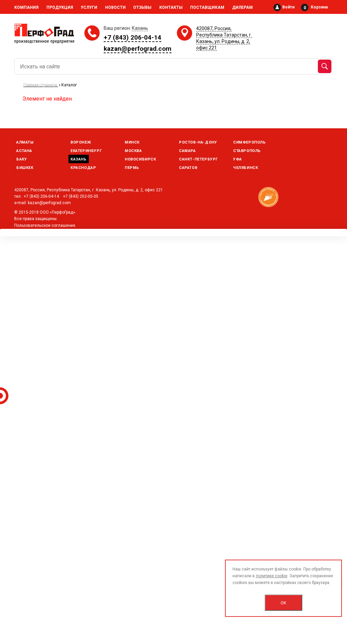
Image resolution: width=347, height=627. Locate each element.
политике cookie (271, 576)
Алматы (25, 142)
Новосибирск (140, 159)
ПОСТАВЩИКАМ (207, 7)
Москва (133, 151)
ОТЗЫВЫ (142, 7)
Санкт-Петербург (198, 159)
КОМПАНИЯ (26, 7)
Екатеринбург (86, 151)
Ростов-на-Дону (198, 142)
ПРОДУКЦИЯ (59, 7)
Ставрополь (247, 151)
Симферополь (249, 142)
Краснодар (83, 168)
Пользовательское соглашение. (45, 225)
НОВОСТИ (115, 7)
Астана (24, 151)
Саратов (188, 168)
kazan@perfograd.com (137, 48)
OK (283, 602)
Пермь (132, 168)
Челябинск (245, 168)
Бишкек (25, 168)
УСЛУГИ (89, 7)
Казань (78, 159)
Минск (132, 142)
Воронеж (80, 142)
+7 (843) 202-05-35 (80, 196)
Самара (187, 151)
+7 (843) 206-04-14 (132, 37)
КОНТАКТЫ (171, 7)
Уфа (237, 159)
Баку (21, 159)
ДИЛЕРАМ (242, 7)
